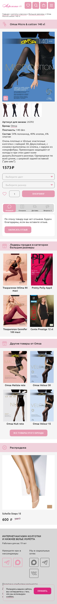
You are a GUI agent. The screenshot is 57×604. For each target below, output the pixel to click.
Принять (42, 590)
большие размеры (37, 14)
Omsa (14, 125)
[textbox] (26, 177)
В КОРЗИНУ (38, 193)
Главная (5, 14)
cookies (10, 596)
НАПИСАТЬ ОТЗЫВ (18, 229)
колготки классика (19, 14)
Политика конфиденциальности (20, 583)
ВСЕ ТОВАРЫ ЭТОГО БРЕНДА (29, 432)
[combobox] (28, 176)
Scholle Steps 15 (11, 513)
